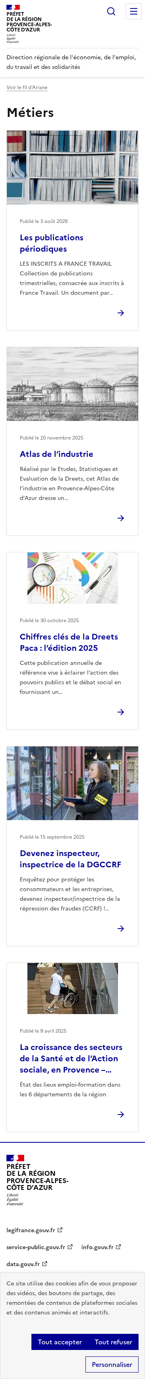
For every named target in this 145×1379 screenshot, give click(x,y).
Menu (134, 11)
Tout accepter (60, 1342)
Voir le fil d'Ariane (27, 87)
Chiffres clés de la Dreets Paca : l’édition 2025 (69, 642)
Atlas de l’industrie (56, 454)
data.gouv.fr (23, 1264)
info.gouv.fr (97, 1247)
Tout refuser (113, 1342)
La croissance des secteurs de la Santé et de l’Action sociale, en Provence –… (71, 1058)
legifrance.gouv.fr (30, 1230)
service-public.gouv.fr (35, 1247)
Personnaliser (112, 1364)
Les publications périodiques (51, 243)
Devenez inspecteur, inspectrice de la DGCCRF (70, 859)
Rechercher (111, 11)
